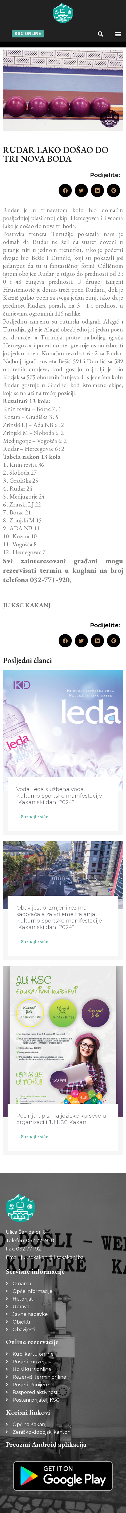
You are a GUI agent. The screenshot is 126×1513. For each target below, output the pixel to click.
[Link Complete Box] (63, 752)
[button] (100, 34)
